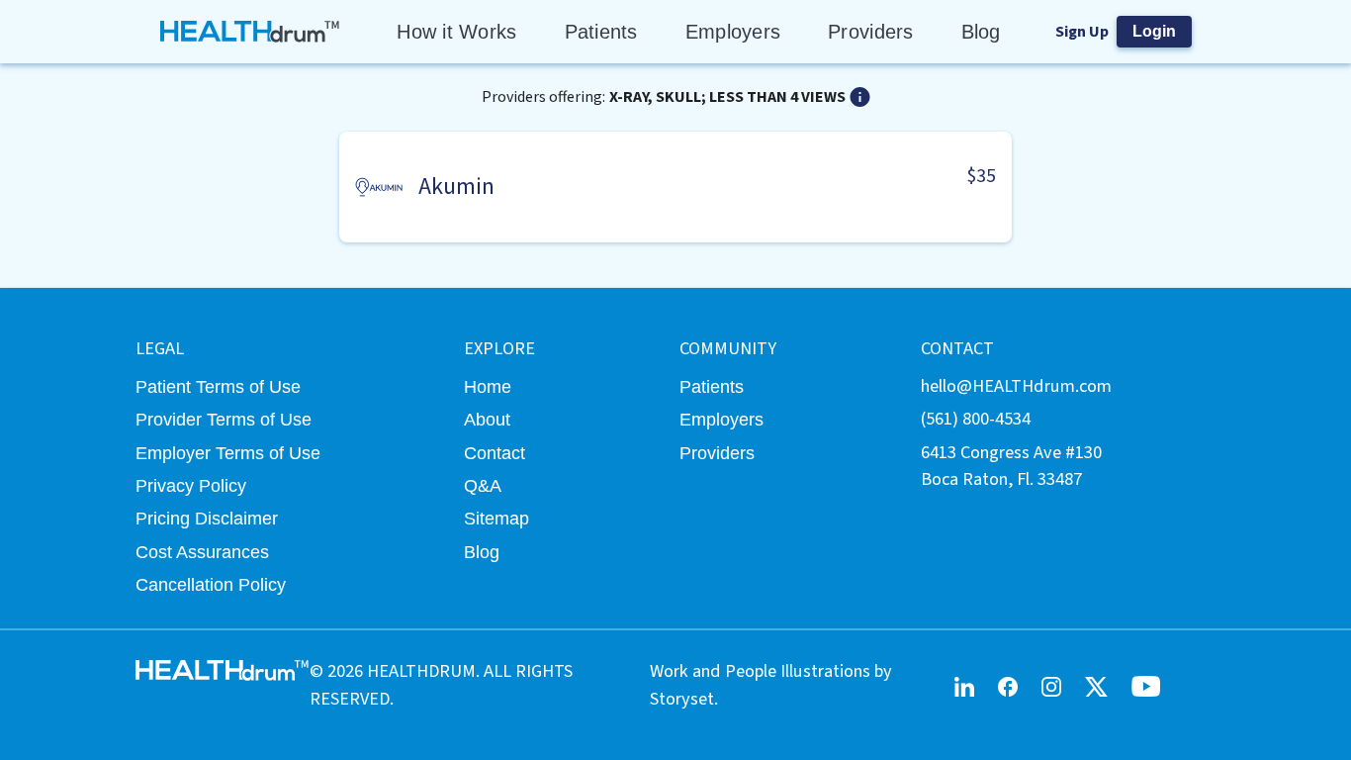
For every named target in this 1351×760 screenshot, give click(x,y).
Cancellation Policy (210, 584)
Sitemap (496, 518)
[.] (860, 97)
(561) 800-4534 (976, 418)
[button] (675, 187)
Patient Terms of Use (218, 386)
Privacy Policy (190, 485)
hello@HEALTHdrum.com (1016, 386)
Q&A (482, 485)
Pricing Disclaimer (206, 518)
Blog (981, 32)
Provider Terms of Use (223, 419)
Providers (870, 32)
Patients (601, 32)
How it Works (456, 32)
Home (487, 386)
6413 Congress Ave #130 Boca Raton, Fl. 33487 (1011, 465)
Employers (732, 32)
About (487, 419)
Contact (494, 452)
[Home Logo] (250, 32)
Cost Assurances (202, 551)
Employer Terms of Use (227, 452)
